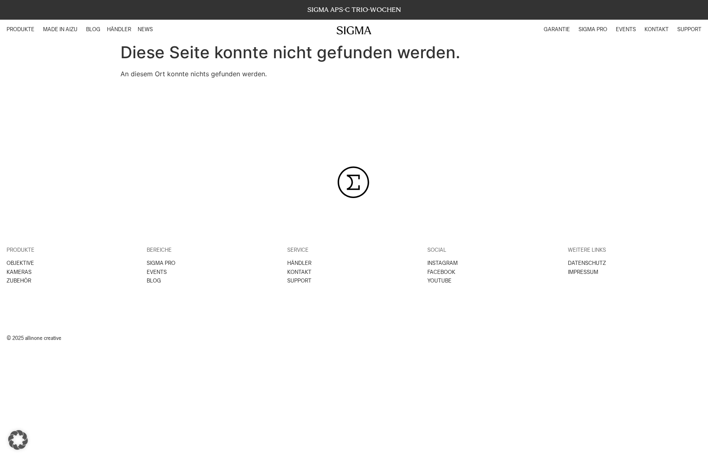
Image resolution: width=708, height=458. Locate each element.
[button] (18, 440)
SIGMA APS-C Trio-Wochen (354, 10)
